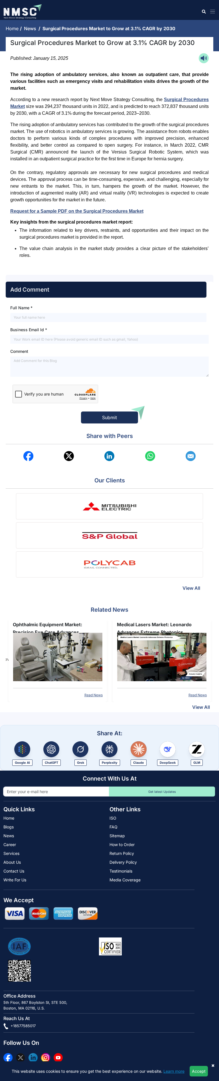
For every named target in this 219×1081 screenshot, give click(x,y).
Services (11, 853)
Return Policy (122, 853)
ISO (113, 818)
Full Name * (21, 307)
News (31, 28)
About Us (12, 862)
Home (13, 28)
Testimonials (121, 871)
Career (9, 844)
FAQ (113, 826)
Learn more (173, 1071)
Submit (109, 417)
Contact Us (13, 871)
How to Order (122, 844)
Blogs (8, 826)
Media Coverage (125, 879)
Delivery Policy (123, 862)
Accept (199, 1071)
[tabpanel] (58, 659)
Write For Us (14, 879)
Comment (19, 351)
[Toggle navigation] (211, 11)
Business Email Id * (28, 329)
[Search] (203, 11)
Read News (93, 695)
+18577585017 (22, 1025)
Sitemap (117, 835)
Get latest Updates (162, 792)
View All (191, 588)
